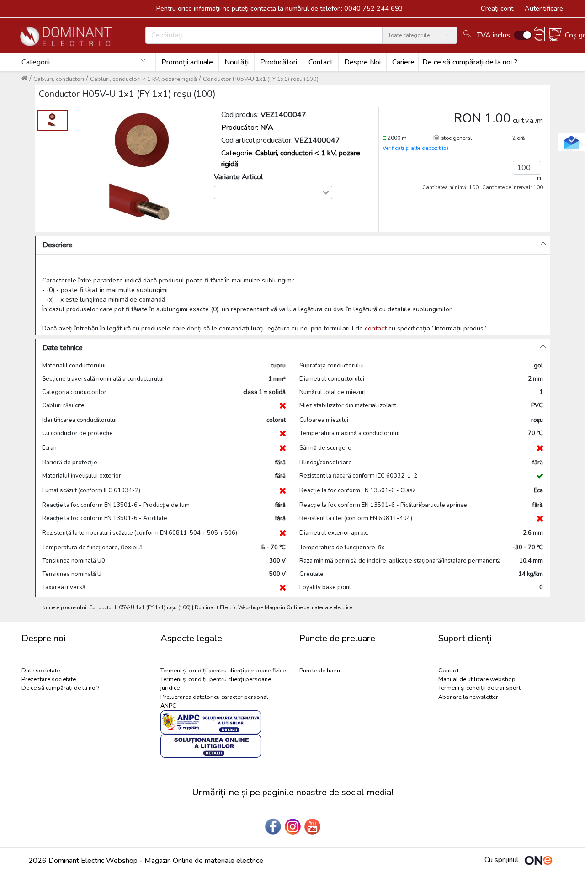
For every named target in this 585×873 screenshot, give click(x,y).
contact (376, 328)
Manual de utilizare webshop (477, 679)
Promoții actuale (187, 62)
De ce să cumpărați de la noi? (60, 688)
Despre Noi (362, 62)
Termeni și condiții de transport (479, 688)
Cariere (403, 62)
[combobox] (268, 192)
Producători (278, 62)
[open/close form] (571, 142)
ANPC (168, 706)
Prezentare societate (48, 679)
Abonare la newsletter (468, 697)
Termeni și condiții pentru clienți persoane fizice (223, 670)
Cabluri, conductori (58, 79)
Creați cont (497, 8)
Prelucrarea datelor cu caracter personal (214, 697)
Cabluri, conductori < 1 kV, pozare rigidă (143, 79)
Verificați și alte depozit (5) (415, 148)
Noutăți (236, 62)
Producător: (247, 127)
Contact (320, 62)
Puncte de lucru (319, 670)
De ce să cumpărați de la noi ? (469, 62)
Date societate (40, 670)
